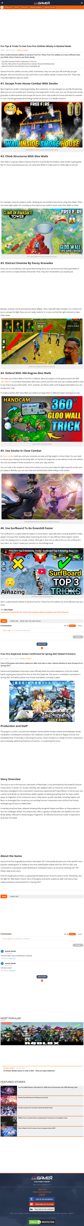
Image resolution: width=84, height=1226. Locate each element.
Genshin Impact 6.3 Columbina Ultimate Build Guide (35, 1108)
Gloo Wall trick (6, 381)
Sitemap (42, 1195)
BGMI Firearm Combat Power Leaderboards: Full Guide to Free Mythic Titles (42, 1118)
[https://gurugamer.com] (42, 1177)
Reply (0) (12, 958)
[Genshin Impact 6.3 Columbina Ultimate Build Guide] (9, 1111)
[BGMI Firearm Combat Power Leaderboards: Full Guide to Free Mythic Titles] (9, 1121)
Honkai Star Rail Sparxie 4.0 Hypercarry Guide (33, 1097)
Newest (72, 626)
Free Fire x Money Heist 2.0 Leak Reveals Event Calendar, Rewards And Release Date (28, 64)
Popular (80, 626)
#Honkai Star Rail (50, 7)
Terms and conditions (42, 1192)
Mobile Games (22, 50)
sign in (10, 630)
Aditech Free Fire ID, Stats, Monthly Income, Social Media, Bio (21, 66)
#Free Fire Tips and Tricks (30, 621)
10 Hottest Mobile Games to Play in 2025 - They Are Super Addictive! (29, 1071)
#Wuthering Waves (36, 7)
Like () (5, 958)
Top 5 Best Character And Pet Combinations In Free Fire (19, 61)
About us (42, 1189)
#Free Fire (25, 7)
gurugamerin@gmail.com (43, 1184)
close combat (8, 456)
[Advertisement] (42, 26)
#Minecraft (8, 7)
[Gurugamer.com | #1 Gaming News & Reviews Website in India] (42, 3)
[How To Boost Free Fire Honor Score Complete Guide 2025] (9, 1131)
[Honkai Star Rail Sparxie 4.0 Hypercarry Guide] (9, 1101)
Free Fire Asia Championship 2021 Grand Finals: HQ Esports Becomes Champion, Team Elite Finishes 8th (34, 612)
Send (78, 637)
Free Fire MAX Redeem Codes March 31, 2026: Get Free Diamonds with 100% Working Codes (47, 1087)
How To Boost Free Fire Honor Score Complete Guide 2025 (36, 1128)
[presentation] (8, 621)
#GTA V (17, 7)
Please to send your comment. (16, 630)
